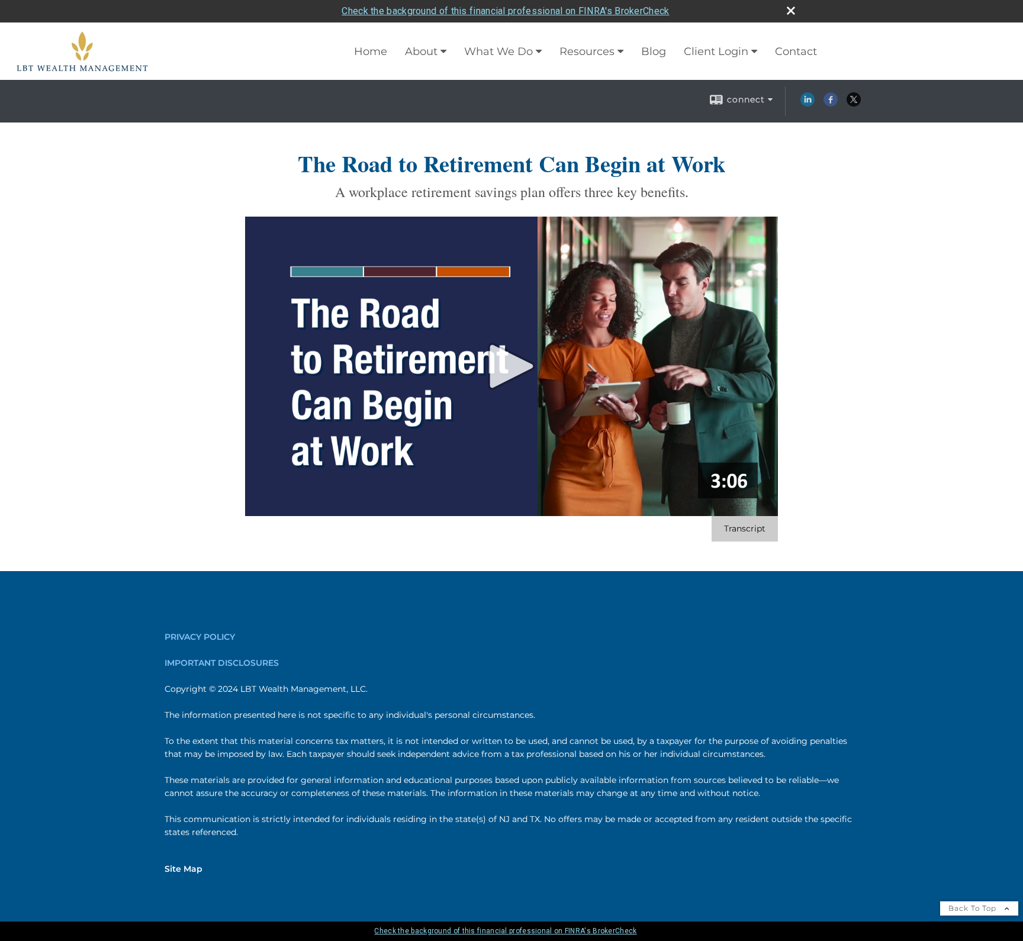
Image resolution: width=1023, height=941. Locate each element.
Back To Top (973, 908)
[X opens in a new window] (854, 103)
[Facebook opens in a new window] (830, 103)
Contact (796, 51)
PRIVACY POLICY (200, 636)
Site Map (183, 868)
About (421, 51)
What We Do (498, 51)
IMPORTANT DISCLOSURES (222, 663)
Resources (587, 51)
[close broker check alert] (791, 10)
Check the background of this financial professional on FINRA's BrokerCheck (505, 11)
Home (370, 51)
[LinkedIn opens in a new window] (807, 103)
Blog (653, 51)
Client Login (716, 51)
